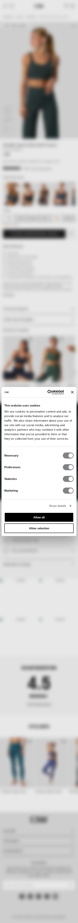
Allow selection (39, 528)
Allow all (39, 517)
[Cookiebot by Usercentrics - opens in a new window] (48, 392)
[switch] (68, 467)
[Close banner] (72, 392)
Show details (57, 505)
